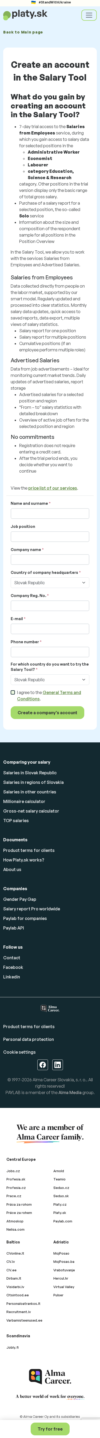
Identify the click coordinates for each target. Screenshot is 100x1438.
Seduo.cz (61, 1187)
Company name (26, 549)
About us (12, 869)
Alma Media (70, 1092)
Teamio (59, 1179)
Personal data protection (28, 1039)
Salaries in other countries (29, 791)
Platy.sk (59, 1212)
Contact (11, 957)
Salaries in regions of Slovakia (33, 782)
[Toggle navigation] (89, 15)
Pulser (58, 1295)
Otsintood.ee (17, 1295)
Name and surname (29, 503)
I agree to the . (49, 695)
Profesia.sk (15, 1179)
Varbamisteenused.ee (24, 1320)
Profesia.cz (16, 1187)
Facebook (13, 967)
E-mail (17, 618)
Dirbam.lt (13, 1278)
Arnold (58, 1171)
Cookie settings (19, 1052)
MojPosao (61, 1253)
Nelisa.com (15, 1229)
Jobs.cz (13, 1171)
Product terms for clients (29, 850)
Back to (23, 32)
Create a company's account (47, 712)
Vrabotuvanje (64, 1270)
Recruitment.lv (18, 1312)
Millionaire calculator (24, 801)
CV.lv (10, 1261)
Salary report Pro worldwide (31, 908)
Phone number (25, 642)
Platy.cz (60, 1204)
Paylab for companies (25, 918)
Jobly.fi (12, 1347)
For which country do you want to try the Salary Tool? (50, 667)
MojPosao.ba (63, 1261)
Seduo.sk (61, 1196)
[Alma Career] (50, 1377)
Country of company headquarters (44, 572)
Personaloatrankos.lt (23, 1303)
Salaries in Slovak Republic (30, 772)
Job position (23, 526)
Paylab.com (62, 1221)
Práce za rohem (19, 1212)
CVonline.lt (15, 1253)
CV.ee (11, 1270)
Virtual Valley (63, 1287)
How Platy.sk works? (23, 860)
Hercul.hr (60, 1278)
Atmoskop (14, 1221)
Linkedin (11, 976)
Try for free (50, 1429)
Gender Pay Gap (19, 899)
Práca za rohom (19, 1204)
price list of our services (52, 488)
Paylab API (13, 928)
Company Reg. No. (28, 595)
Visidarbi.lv (15, 1287)
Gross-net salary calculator (31, 811)
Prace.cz (13, 1196)
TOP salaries (16, 820)
